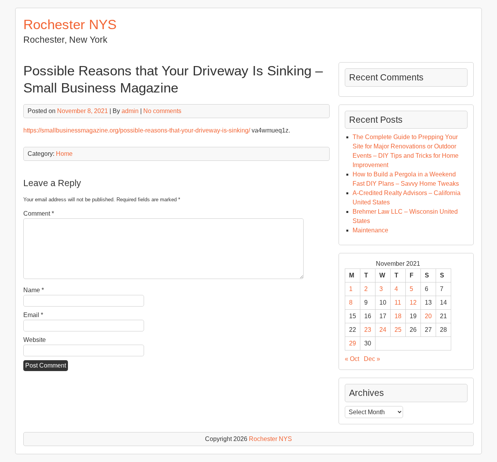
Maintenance (370, 230)
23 (367, 329)
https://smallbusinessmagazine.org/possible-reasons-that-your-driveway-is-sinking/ (136, 130)
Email (33, 315)
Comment (38, 213)
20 (428, 316)
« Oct (352, 359)
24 (382, 329)
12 (413, 302)
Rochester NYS (69, 24)
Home (64, 153)
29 (352, 343)
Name (33, 290)
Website (34, 339)
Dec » (372, 359)
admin (130, 111)
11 (397, 302)
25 (397, 329)
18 (397, 316)
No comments (162, 111)
